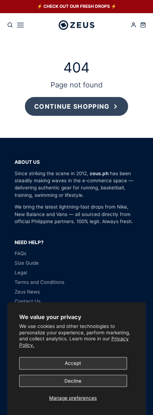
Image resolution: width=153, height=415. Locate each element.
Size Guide (27, 263)
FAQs (20, 253)
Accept (73, 363)
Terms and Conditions (39, 282)
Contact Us (28, 301)
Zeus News (27, 292)
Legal (21, 272)
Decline (72, 381)
